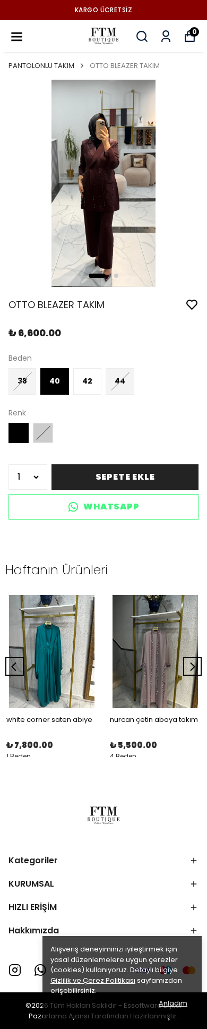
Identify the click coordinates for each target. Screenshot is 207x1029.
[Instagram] (14, 970)
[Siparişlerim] (165, 36)
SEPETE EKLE (125, 477)
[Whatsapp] (40, 970)
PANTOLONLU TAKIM (41, 66)
